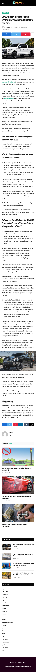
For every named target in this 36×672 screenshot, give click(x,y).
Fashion (4, 608)
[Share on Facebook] (6, 34)
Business (4, 597)
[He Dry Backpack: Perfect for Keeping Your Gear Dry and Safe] (6, 566)
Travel (3, 650)
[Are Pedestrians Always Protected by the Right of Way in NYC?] (18, 457)
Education (4, 603)
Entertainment (6, 605)
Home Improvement (7, 622)
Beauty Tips (5, 594)
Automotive (5, 12)
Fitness (4, 614)
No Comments (24, 27)
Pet (3, 636)
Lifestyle (4, 631)
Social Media (5, 642)
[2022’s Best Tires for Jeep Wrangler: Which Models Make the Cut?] (18, 48)
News (3, 633)
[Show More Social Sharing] (32, 34)
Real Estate (5, 639)
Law (3, 628)
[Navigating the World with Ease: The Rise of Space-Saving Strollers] (6, 575)
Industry (4, 625)
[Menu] (3, 3)
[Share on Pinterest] (25, 34)
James (8, 27)
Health (4, 619)
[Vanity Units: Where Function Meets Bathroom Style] (6, 556)
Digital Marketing (6, 600)
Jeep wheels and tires (8, 82)
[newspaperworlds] (18, 3)
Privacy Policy (22, 662)
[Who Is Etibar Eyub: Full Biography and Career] (6, 547)
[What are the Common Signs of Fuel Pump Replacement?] (18, 513)
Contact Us (13, 662)
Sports (3, 645)
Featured (4, 611)
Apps (3, 589)
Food (3, 617)
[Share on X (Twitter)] (16, 34)
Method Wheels (9, 98)
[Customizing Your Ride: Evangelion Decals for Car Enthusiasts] (18, 485)
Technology (5, 647)
